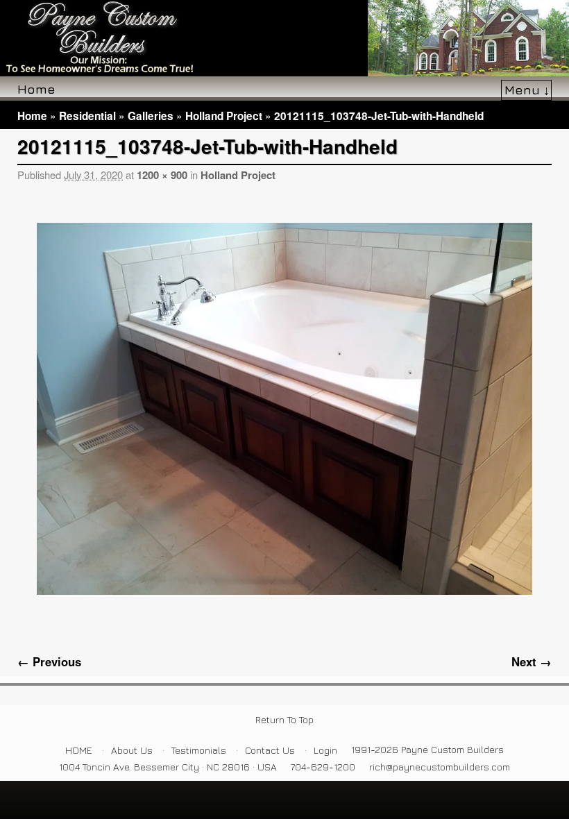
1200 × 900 (162, 175)
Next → (531, 661)
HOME (78, 750)
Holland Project (223, 116)
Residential (87, 116)
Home (36, 88)
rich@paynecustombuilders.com (439, 766)
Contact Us (270, 750)
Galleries (150, 116)
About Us (132, 750)
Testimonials (198, 750)
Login (325, 750)
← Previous (49, 661)
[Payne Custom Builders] (284, 38)
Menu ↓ (527, 89)
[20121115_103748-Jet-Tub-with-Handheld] (284, 409)
